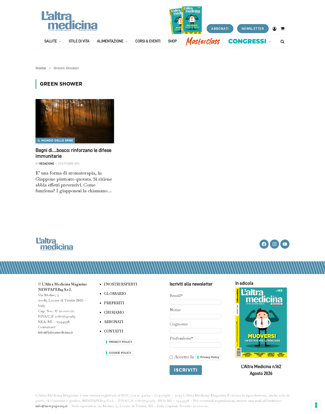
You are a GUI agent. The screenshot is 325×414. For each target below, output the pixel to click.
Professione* (181, 338)
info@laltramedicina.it (55, 332)
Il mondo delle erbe (55, 140)
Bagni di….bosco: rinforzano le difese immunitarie (73, 153)
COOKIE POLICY (120, 353)
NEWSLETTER (253, 28)
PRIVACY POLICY (120, 342)
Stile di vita (79, 41)
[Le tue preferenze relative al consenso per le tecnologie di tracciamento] (316, 405)
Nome (175, 309)
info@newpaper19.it (52, 406)
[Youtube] (284, 244)
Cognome (179, 324)
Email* (176, 295)
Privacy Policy (209, 357)
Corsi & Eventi (147, 41)
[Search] (282, 41)
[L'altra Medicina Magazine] (69, 21)
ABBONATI (220, 28)
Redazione (46, 163)
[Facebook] (264, 244)
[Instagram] (274, 244)
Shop (172, 41)
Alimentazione (110, 41)
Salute (50, 41)
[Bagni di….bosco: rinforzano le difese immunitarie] (75, 121)
